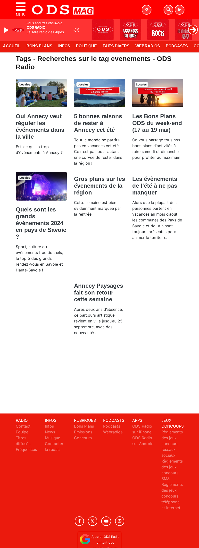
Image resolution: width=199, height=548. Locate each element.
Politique (86, 46)
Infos (64, 46)
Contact (23, 426)
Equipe (22, 432)
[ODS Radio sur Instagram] (119, 521)
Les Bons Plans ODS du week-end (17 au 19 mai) (157, 123)
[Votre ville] (146, 10)
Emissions (83, 432)
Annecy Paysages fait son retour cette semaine (98, 292)
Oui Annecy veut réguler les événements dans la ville (40, 126)
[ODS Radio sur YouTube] (106, 521)
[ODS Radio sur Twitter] (92, 521)
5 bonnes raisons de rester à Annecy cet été (98, 123)
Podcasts (177, 46)
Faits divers (116, 46)
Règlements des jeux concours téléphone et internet (172, 496)
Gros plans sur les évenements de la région (99, 186)
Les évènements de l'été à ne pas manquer (154, 186)
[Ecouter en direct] (179, 10)
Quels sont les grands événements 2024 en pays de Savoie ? (41, 223)
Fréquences (26, 449)
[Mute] (76, 30)
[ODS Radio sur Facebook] (79, 521)
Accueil (12, 46)
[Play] (7, 30)
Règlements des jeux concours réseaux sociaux (172, 444)
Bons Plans (39, 46)
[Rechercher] (168, 10)
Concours (83, 437)
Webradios (147, 46)
